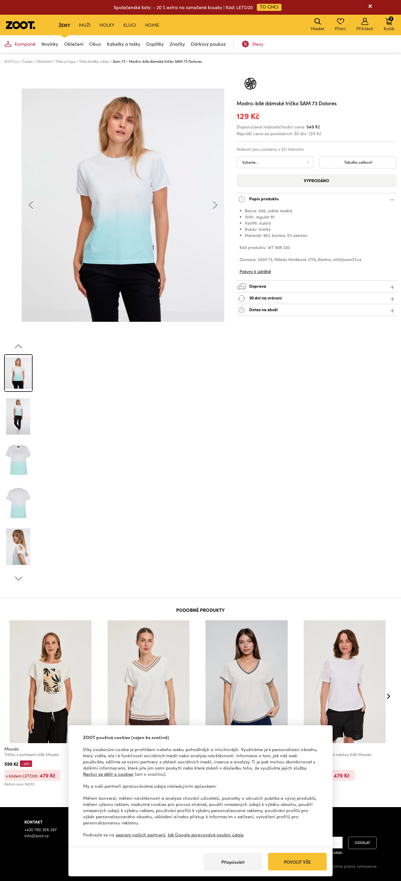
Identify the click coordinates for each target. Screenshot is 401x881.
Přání (340, 28)
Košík (389, 23)
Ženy (64, 25)
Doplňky (155, 44)
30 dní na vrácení (265, 297)
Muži (85, 25)
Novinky (49, 44)
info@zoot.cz (36, 835)
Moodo (11, 749)
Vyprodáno (316, 180)
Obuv (95, 44)
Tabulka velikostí (358, 162)
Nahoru (386, 845)
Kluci (129, 25)
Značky (177, 44)
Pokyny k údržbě (255, 271)
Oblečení (73, 44)
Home (152, 25)
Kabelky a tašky (123, 44)
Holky (107, 25)
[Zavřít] (370, 7)
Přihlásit (364, 28)
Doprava (257, 286)
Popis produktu (263, 198)
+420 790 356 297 (40, 829)
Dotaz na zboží (263, 309)
